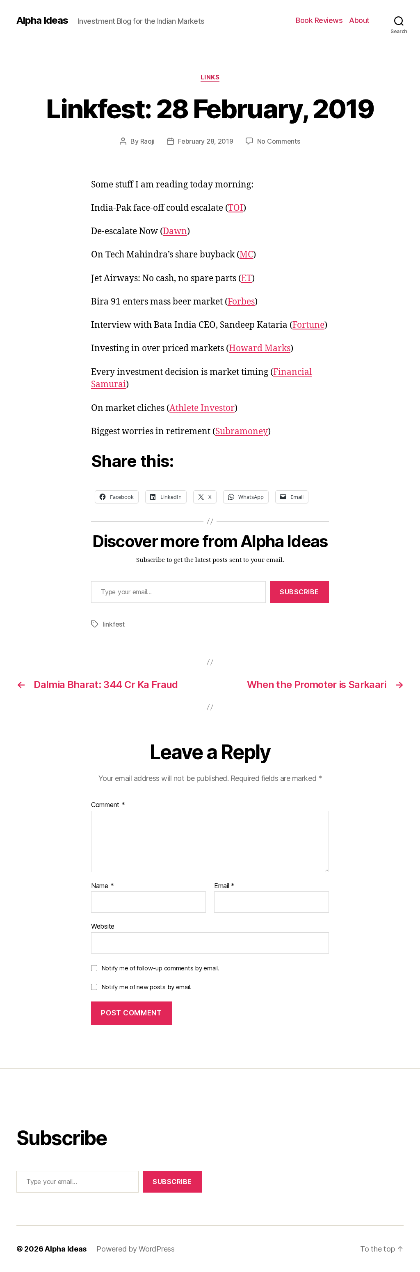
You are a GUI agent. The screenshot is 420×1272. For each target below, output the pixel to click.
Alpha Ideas (42, 20)
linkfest (114, 624)
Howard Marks (259, 348)
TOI (235, 208)
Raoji (147, 141)
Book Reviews (319, 20)
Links (210, 77)
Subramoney (241, 431)
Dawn (175, 231)
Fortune (308, 325)
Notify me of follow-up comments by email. (160, 968)
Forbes (241, 301)
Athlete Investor (202, 408)
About (359, 20)
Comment (108, 805)
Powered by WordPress (135, 1249)
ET (246, 278)
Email (224, 886)
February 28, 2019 (205, 141)
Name (102, 886)
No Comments (278, 141)
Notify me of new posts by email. (146, 987)
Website (102, 926)
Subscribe (299, 592)
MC (246, 254)
